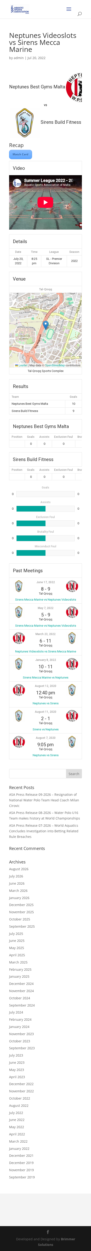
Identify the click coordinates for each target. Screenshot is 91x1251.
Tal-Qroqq (45, 289)
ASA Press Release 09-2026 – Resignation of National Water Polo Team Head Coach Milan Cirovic (44, 800)
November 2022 (21, 1091)
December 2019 (21, 1163)
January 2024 (19, 1026)
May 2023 (16, 1069)
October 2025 (19, 919)
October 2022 (19, 1098)
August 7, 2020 (46, 737)
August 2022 (18, 1105)
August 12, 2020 (45, 686)
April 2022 (17, 1134)
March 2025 (18, 962)
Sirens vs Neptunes (46, 729)
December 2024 (21, 983)
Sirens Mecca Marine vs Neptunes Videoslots (45, 599)
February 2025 (20, 969)
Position (17, 436)
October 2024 (19, 998)
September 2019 (22, 1177)
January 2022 (19, 1148)
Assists (44, 436)
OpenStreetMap (55, 365)
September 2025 (22, 926)
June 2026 (16, 883)
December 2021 (21, 1155)
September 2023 (22, 1048)
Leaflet (22, 365)
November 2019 (21, 1170)
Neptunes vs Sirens (46, 703)
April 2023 (17, 1077)
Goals (31, 436)
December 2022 (21, 1084)
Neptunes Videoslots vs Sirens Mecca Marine (45, 651)
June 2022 (16, 1119)
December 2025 (21, 905)
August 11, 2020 (45, 711)
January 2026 (19, 898)
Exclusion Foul (63, 436)
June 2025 (16, 940)
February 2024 (20, 1019)
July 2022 (16, 1113)
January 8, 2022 (45, 660)
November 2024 (21, 991)
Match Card (20, 154)
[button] (46, 325)
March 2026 (18, 890)
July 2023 (16, 1055)
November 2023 (21, 1034)
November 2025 (21, 912)
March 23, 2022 (45, 634)
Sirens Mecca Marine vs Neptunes (45, 677)
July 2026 (16, 876)
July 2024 (16, 1012)
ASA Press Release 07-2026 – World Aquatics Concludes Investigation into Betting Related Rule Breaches (43, 831)
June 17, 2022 (45, 582)
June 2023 (16, 1062)
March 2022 (18, 1141)
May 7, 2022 (45, 608)
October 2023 (19, 1041)
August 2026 (18, 869)
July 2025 (16, 933)
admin (19, 58)
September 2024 (22, 1005)
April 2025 (17, 955)
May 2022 (16, 1127)
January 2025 (19, 976)
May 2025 (16, 948)
